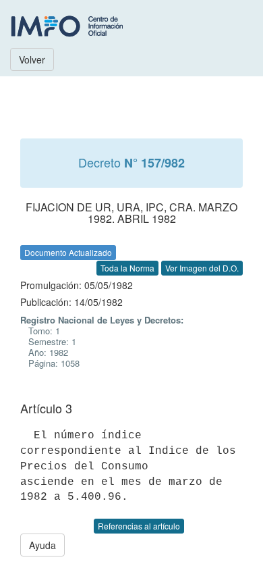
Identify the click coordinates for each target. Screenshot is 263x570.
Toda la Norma (127, 268)
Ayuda (42, 545)
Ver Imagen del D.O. (202, 268)
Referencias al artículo (139, 526)
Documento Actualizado (68, 252)
